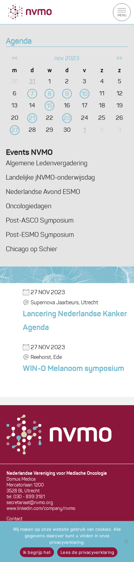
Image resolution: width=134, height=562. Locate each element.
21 (32, 119)
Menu (122, 12)
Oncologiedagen (28, 206)
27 (14, 131)
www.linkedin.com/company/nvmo (41, 508)
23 (67, 119)
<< (15, 59)
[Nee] (126, 541)
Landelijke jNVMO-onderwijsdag (50, 178)
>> (119, 59)
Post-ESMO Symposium (40, 235)
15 (50, 106)
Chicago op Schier (31, 249)
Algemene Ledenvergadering (46, 163)
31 (32, 82)
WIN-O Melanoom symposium (73, 369)
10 (84, 94)
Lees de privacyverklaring (87, 552)
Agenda (19, 42)
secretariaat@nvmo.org (30, 502)
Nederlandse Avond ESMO (43, 192)
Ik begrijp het (37, 552)
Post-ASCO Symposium (40, 221)
